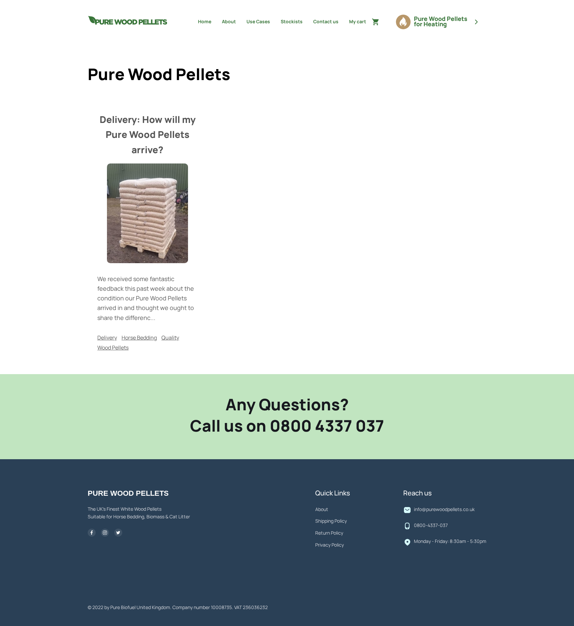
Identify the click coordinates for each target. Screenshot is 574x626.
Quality (170, 338)
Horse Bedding (139, 338)
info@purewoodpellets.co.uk (444, 509)
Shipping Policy (331, 521)
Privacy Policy (329, 545)
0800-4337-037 (431, 525)
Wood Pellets (113, 348)
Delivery (107, 338)
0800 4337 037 (327, 427)
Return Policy (329, 533)
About (321, 509)
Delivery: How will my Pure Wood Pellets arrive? (148, 135)
